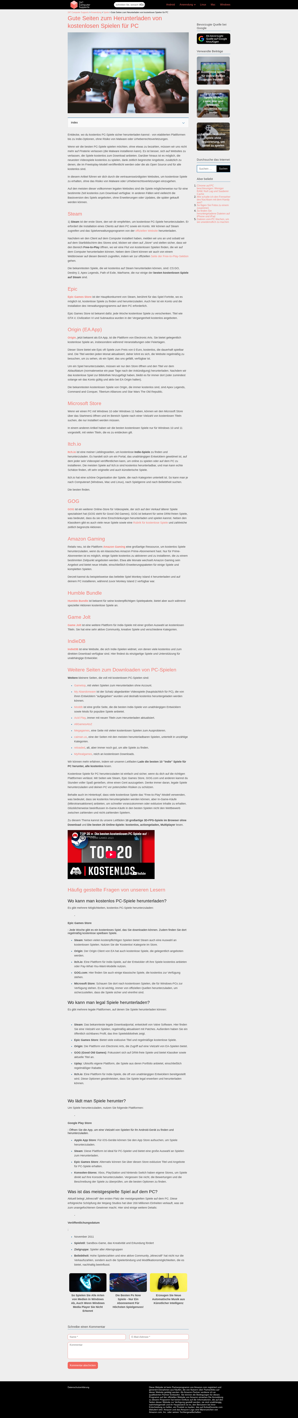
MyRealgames (83, 754)
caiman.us (80, 736)
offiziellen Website (146, 230)
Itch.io (72, 452)
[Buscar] (141, 4)
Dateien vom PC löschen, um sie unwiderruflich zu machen (213, 220)
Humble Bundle (78, 600)
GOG (71, 509)
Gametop (80, 685)
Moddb (78, 707)
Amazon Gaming (114, 546)
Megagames (82, 730)
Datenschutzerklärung (78, 1387)
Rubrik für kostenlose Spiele (150, 522)
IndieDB (73, 649)
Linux (203, 4)
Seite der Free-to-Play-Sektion (169, 256)
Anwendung (186, 4)
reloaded (79, 747)
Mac (213, 4)
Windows (225, 4)
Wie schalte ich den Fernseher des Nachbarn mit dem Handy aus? (213, 199)
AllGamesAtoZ (83, 724)
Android (170, 4)
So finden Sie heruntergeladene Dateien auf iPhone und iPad (213, 213)
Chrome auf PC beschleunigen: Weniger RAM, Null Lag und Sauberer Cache (213, 189)
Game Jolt (74, 625)
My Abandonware (85, 691)
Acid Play (80, 717)
